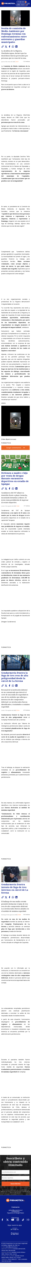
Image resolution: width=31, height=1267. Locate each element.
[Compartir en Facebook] (10, 46)
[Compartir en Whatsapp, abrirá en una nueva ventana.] (13, 46)
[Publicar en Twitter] (6, 46)
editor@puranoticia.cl (15, 1210)
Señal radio (21, 4)
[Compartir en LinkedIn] (17, 46)
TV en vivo (21, 2)
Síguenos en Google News (15, 1213)
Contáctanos (16, 1211)
